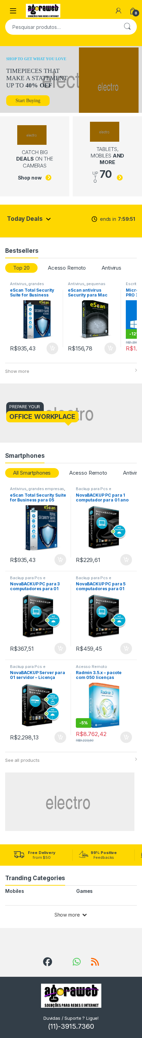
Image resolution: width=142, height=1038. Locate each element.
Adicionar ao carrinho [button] (47, 348)
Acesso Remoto (67, 267)
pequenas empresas (86, 285)
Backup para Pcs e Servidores (93, 490)
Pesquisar (127, 27)
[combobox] (61, 27)
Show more (17, 371)
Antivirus (111, 267)
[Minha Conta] (118, 11)
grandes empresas (27, 285)
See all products (22, 760)
